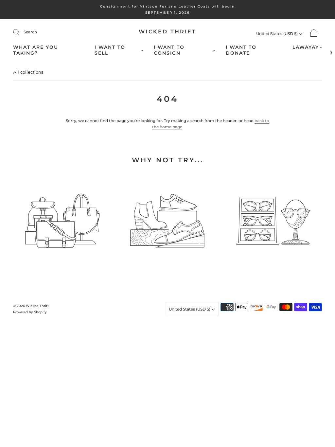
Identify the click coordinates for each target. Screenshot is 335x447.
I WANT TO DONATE (241, 50)
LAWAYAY (305, 47)
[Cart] (314, 34)
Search (30, 31)
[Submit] (20, 32)
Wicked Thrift (167, 31)
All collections (28, 72)
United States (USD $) (277, 33)
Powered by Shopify (30, 312)
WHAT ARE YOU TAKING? (35, 50)
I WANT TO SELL (110, 50)
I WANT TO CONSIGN (169, 50)
